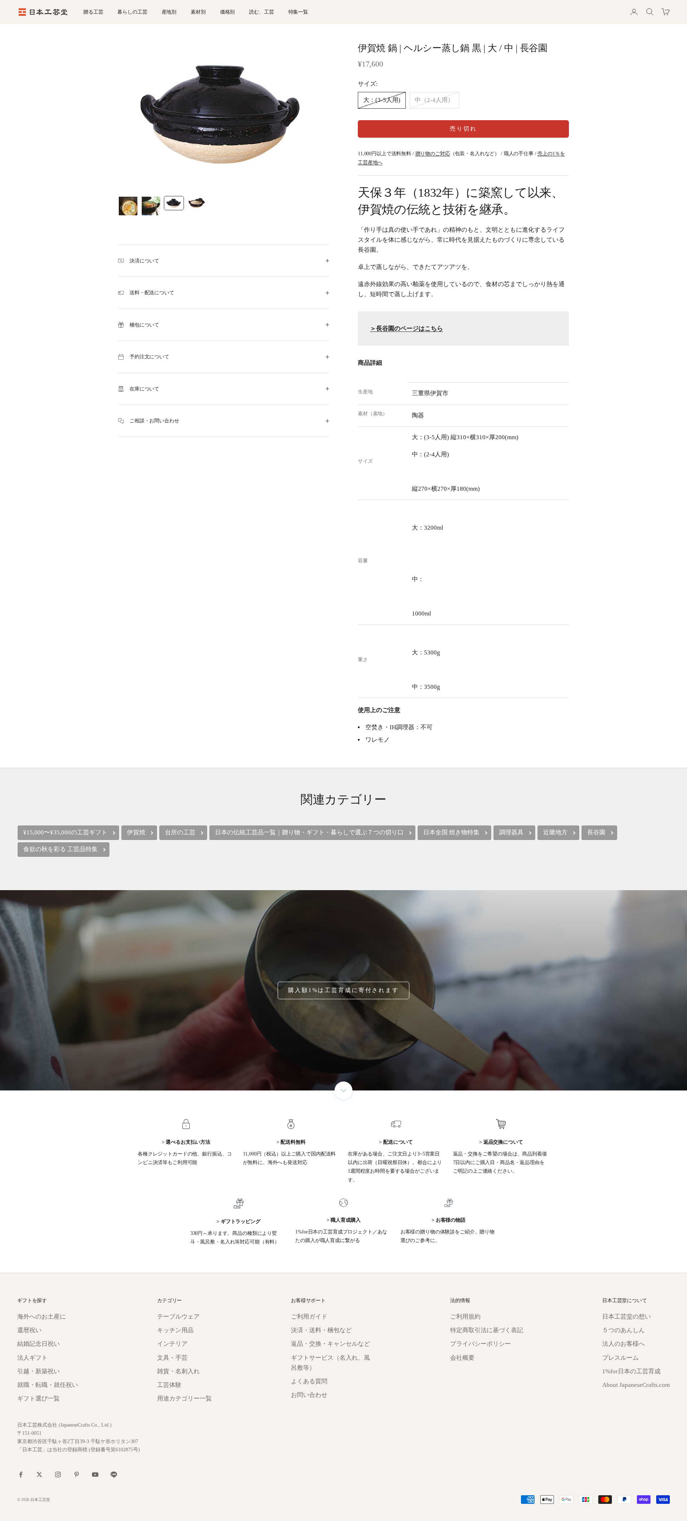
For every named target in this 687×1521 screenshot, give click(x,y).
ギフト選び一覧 (38, 1398)
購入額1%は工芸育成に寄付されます (343, 990)
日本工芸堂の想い (626, 1316)
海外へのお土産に (41, 1316)
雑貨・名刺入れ (178, 1371)
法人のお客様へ (623, 1343)
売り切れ (463, 129)
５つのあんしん (623, 1330)
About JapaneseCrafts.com (636, 1385)
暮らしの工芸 (132, 12)
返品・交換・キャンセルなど (330, 1343)
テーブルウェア (178, 1316)
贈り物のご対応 (432, 153)
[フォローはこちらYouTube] (95, 1474)
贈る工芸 (93, 12)
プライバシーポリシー (480, 1343)
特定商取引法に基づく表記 (486, 1330)
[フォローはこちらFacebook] (20, 1474)
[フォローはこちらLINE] (113, 1474)
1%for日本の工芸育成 (631, 1371)
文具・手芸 (172, 1357)
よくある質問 (309, 1381)
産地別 (169, 12)
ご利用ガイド (309, 1316)
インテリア (172, 1343)
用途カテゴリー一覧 (184, 1398)
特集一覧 (298, 12)
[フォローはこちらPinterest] (76, 1474)
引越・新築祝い (38, 1371)
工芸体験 (169, 1385)
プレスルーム (620, 1357)
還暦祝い (29, 1330)
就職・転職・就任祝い (47, 1385)
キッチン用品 (175, 1330)
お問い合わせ (309, 1395)
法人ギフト (32, 1357)
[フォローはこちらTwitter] (39, 1474)
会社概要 (462, 1357)
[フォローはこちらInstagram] (58, 1474)
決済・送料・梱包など (321, 1330)
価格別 (227, 12)
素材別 (198, 12)
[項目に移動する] (128, 206)
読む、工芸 (261, 12)
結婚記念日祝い (38, 1343)
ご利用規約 (465, 1316)
